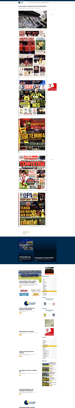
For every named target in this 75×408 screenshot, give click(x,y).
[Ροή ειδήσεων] (54, 2)
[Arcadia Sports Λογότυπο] (20, 2)
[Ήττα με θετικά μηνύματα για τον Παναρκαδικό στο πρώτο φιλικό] (29, 387)
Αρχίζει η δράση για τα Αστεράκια (26, 334)
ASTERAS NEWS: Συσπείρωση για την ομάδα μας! (25, 245)
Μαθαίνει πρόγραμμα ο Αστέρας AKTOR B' (52, 378)
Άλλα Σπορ (39, 2)
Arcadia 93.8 (47, 2)
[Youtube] (23, 0)
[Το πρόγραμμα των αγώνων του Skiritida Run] (29, 368)
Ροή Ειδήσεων (30, 2)
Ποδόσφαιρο (37, 2)
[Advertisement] (24, 290)
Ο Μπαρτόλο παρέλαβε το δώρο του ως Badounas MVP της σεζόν (25, 257)
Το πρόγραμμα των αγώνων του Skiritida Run (28, 374)
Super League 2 (44, 337)
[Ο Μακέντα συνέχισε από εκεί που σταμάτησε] (29, 348)
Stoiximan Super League (45, 276)
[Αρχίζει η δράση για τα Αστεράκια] (29, 327)
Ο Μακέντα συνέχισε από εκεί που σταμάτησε (26, 355)
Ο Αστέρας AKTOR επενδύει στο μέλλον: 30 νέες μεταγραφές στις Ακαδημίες (28, 282)
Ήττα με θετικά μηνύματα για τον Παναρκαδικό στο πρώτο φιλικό (26, 393)
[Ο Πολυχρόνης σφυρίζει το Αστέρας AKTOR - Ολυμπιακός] (29, 407)
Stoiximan (42, 2)
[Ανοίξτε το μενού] (56, 2)
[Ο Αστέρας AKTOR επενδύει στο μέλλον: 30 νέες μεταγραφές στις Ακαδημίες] (29, 274)
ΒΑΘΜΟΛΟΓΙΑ (56, 276)
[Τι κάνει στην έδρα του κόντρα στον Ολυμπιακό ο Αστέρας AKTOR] (45, 374)
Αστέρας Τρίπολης (33, 2)
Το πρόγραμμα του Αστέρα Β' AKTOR (44, 258)
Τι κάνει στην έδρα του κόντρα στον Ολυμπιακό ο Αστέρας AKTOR (27, 312)
